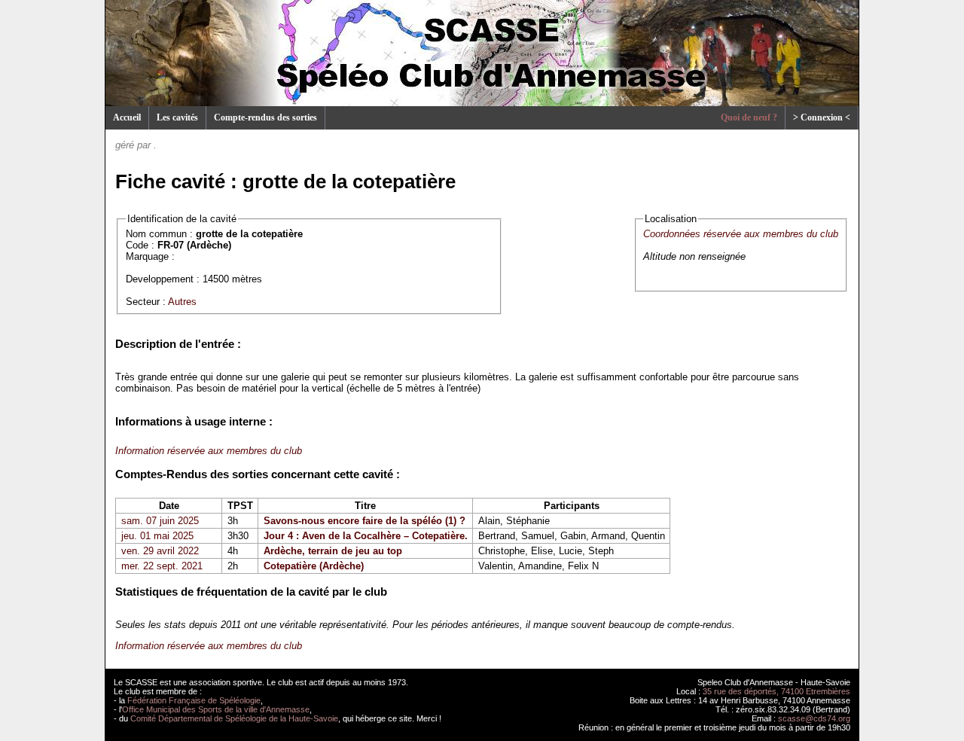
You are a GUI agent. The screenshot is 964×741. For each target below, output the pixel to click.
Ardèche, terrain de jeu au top (333, 551)
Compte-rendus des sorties (265, 117)
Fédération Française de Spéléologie (194, 700)
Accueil (127, 117)
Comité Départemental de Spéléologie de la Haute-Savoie (234, 718)
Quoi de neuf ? (749, 117)
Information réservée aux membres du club (208, 450)
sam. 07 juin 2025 (160, 520)
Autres (182, 301)
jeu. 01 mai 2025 (157, 535)
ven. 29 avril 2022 (160, 551)
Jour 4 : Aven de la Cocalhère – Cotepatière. (366, 535)
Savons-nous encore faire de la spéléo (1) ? (364, 520)
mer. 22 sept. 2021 (162, 566)
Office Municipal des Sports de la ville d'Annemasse (216, 709)
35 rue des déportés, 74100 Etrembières (776, 691)
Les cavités (177, 117)
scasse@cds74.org (814, 718)
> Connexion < (821, 117)
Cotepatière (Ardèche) (314, 566)
